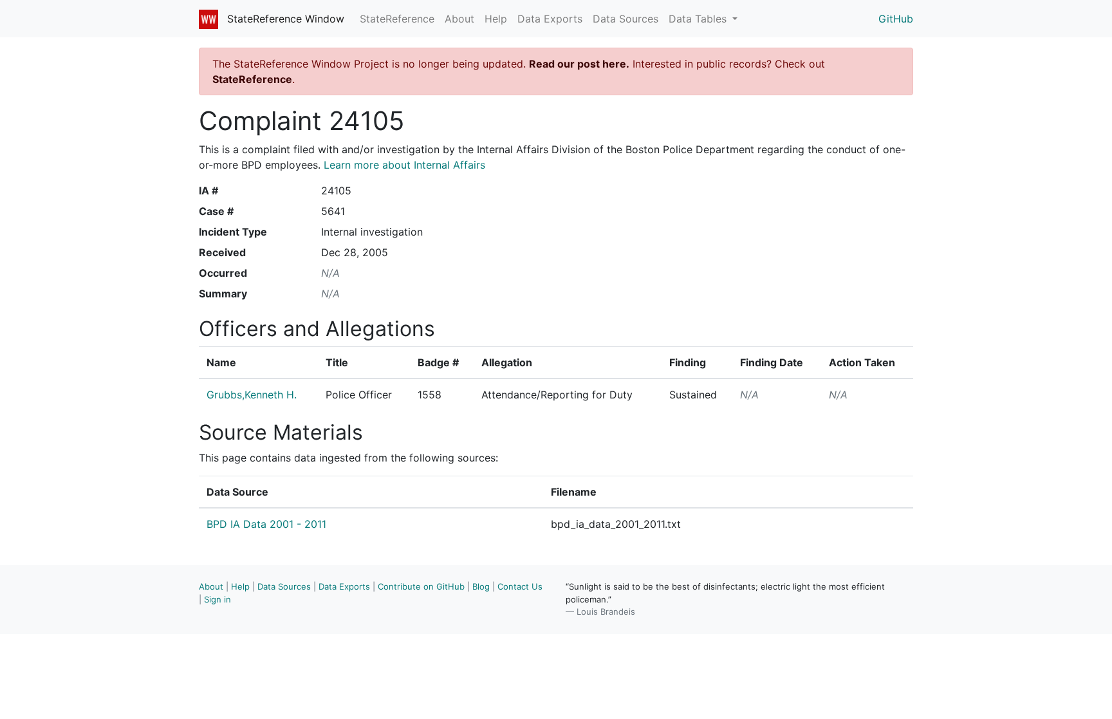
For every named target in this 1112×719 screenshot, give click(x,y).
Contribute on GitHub (421, 586)
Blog (481, 586)
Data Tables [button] (699, 18)
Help (496, 18)
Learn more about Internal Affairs (404, 164)
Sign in (217, 599)
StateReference (397, 18)
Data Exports (549, 18)
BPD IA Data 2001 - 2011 (266, 524)
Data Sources (625, 18)
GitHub (895, 18)
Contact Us (519, 586)
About (459, 18)
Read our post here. (579, 63)
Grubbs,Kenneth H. (252, 394)
